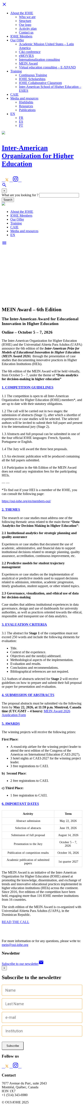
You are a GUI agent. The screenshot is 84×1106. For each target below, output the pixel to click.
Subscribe (12, 1045)
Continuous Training (33, 75)
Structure (25, 21)
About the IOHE (21, 13)
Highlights (26, 102)
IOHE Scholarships (32, 79)
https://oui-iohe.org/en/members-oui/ (26, 501)
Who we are (27, 17)
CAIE (14, 94)
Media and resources (24, 98)
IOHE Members (21, 36)
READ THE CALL (15, 922)
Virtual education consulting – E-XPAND (47, 67)
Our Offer (17, 40)
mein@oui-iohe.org (15, 945)
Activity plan (28, 28)
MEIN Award (28, 63)
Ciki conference (29, 52)
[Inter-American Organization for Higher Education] (3, 204)
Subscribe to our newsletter (23, 964)
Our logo (25, 24)
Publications (27, 110)
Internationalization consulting (39, 59)
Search (7, 199)
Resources (26, 106)
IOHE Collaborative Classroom (40, 83)
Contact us (26, 32)
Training (16, 71)
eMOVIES (26, 56)
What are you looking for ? (20, 195)
